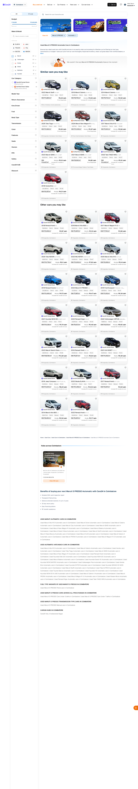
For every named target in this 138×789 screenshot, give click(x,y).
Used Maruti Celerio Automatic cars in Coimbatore (94, 548)
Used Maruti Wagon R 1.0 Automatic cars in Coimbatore (86, 576)
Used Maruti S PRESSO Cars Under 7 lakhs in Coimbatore (100, 596)
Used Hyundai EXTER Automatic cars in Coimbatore (83, 565)
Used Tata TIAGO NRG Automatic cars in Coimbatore (107, 579)
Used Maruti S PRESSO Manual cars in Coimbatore (57, 605)
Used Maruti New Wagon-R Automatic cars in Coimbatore (69, 528)
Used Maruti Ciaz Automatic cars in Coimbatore (78, 526)
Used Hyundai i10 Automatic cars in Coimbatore (101, 571)
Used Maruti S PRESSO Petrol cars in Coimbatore (57, 588)
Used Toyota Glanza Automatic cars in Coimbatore (66, 571)
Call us (113, 5)
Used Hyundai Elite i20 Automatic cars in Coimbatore (67, 557)
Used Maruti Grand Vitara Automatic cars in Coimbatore (68, 531)
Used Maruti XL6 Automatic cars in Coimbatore (92, 534)
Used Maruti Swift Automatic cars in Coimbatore (105, 531)
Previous (40, 25)
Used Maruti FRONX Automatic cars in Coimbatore (79, 537)
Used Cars (47, 437)
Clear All (45, 35)
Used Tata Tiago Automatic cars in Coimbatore (78, 551)
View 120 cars (54, 481)
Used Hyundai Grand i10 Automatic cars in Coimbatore (103, 559)
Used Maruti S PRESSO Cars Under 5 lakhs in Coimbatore (60, 596)
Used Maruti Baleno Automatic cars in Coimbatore (66, 559)
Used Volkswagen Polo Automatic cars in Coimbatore (96, 562)
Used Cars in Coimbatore (58, 437)
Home (42, 437)
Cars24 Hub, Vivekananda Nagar (51, 614)
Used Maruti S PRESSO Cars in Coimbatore (78, 437)
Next (127, 25)
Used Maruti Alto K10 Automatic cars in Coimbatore (58, 523)
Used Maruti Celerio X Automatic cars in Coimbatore (97, 574)
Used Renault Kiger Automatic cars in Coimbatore (71, 579)
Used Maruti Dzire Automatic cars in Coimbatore (93, 523)
